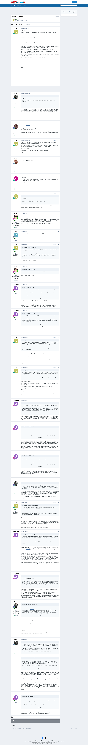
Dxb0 (16, 231)
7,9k (16, 102)
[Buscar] (76, 5)
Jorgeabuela (16, 284)
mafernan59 (16, 175)
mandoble (15, 213)
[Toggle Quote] (22, 247)
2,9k (16, 131)
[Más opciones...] (58, 28)
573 (16, 293)
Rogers (15, 639)
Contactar (48, 740)
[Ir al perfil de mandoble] (16, 217)
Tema (36, 740)
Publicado (25, 28)
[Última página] (23, 24)
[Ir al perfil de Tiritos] (16, 97)
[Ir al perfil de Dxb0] (16, 235)
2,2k (16, 648)
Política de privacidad (41, 740)
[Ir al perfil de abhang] (16, 161)
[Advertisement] (35, 12)
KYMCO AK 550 (24, 20)
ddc (16, 28)
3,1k (16, 222)
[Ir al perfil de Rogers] (16, 643)
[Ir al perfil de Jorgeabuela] (16, 288)
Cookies (52, 740)
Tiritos (15, 93)
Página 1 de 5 (28, 24)
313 (16, 37)
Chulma (15, 122)
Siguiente (20, 24)
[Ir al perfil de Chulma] (16, 126)
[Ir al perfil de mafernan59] (16, 178)
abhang (15, 158)
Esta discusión (71, 5)
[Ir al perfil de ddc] (13, 20)
